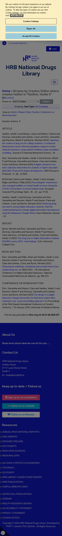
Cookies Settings (31, 21)
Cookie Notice (17, 15)
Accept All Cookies (31, 36)
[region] (31, 20)
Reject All (31, 29)
